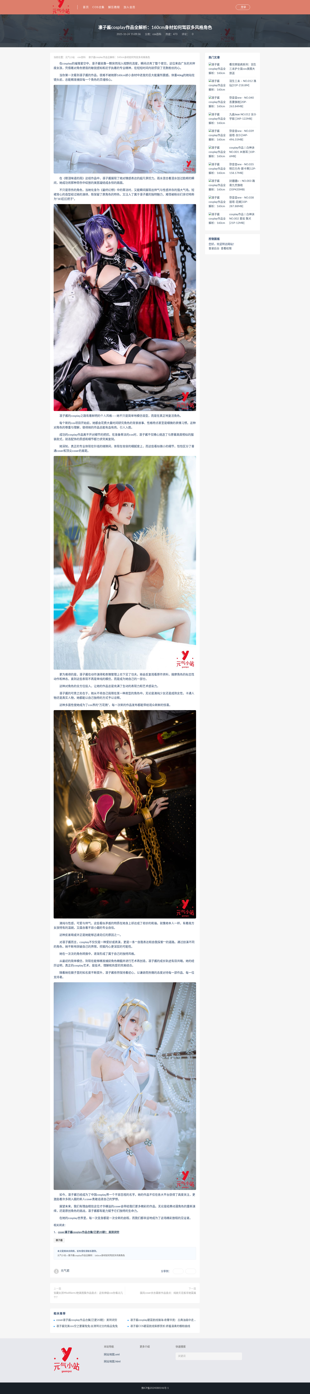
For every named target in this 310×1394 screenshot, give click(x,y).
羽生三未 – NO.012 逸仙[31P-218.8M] (242, 83)
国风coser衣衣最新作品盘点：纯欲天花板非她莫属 (168, 1293)
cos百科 (156, 34)
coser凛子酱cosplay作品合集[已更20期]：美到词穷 (88, 1232)
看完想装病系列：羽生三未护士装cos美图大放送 (242, 69)
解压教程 (114, 7)
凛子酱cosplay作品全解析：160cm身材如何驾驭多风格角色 (96, 1255)
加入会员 (129, 7)
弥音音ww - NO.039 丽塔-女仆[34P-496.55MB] (241, 135)
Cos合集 (98, 7)
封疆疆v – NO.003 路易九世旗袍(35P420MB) (242, 185)
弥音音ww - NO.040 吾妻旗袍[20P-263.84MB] (241, 102)
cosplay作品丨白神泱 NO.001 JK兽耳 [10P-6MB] (242, 152)
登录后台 (214, 248)
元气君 (65, 1270)
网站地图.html (112, 1361)
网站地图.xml (112, 1354)
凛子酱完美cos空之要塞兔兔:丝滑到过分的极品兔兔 (87, 1326)
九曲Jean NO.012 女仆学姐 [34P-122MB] (242, 116)
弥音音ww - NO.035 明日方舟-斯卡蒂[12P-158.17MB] (242, 168)
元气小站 (70, 57)
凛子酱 (59, 1240)
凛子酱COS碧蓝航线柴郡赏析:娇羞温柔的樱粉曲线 (160, 1326)
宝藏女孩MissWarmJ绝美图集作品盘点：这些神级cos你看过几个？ (88, 1295)
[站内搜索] (233, 7)
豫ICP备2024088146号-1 (155, 1388)
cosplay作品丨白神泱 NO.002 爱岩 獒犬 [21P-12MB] (241, 218)
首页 (86, 7)
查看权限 (226, 248)
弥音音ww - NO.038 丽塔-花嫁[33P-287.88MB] (241, 202)
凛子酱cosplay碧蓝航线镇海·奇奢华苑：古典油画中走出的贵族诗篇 (170, 1320)
